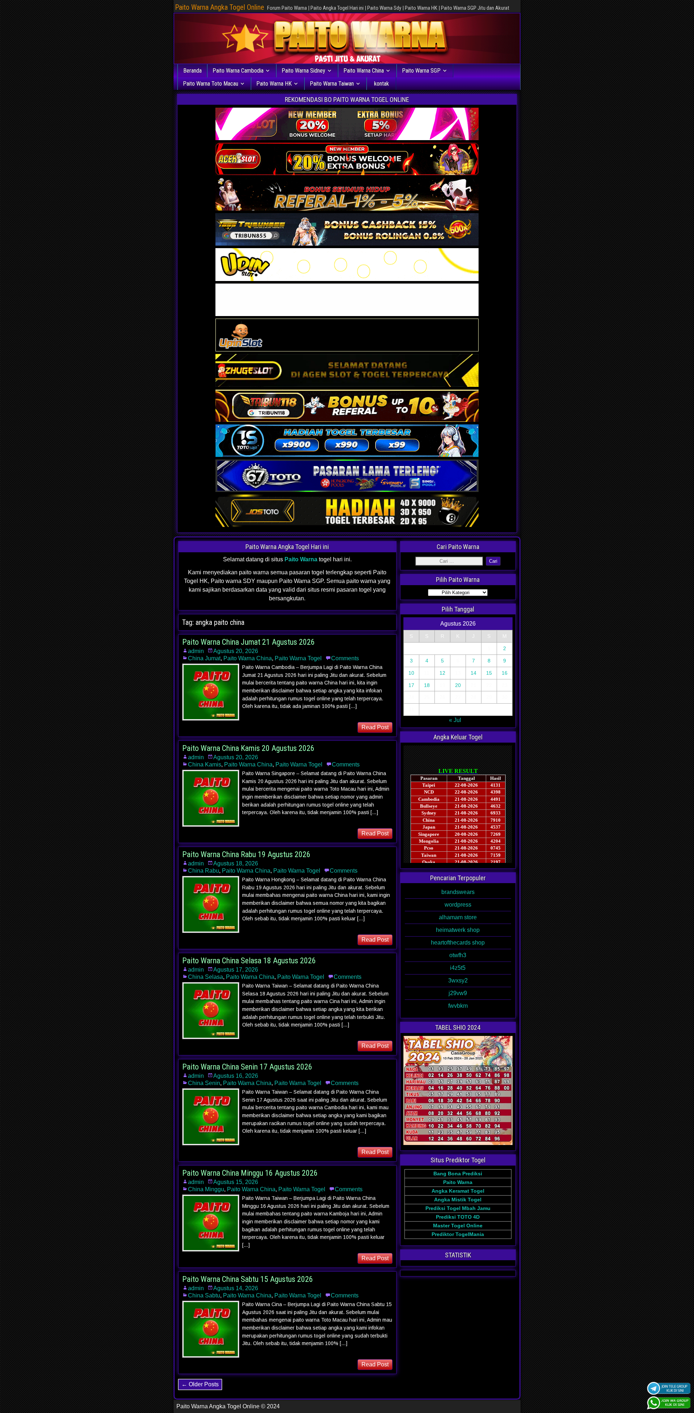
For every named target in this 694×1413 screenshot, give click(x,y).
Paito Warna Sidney (303, 70)
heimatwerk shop (458, 930)
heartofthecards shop (458, 942)
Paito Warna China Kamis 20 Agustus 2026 (248, 748)
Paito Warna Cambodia (238, 70)
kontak (381, 83)
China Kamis (204, 764)
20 (458, 685)
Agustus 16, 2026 (235, 1076)
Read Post (375, 727)
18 (427, 685)
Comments (345, 658)
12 (442, 673)
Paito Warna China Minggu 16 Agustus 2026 (250, 1173)
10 (411, 673)
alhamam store (458, 917)
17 (411, 685)
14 (473, 673)
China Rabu (203, 871)
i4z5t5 (458, 968)
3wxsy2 (458, 980)
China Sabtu (204, 1295)
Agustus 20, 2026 (235, 651)
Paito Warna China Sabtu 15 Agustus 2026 (247, 1279)
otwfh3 (457, 955)
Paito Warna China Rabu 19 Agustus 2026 (246, 854)
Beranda (192, 70)
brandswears (458, 892)
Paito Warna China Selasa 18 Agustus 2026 (249, 960)
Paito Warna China (363, 70)
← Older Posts (200, 1384)
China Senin (204, 1083)
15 (489, 673)
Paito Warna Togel (298, 658)
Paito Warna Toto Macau (210, 83)
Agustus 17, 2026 (235, 970)
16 (504, 673)
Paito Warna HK (274, 83)
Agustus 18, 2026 (235, 863)
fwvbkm (458, 1006)
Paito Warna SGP (421, 70)
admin (196, 651)
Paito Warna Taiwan (332, 83)
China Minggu (206, 1189)
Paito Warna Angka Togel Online (219, 7)
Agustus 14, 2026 (235, 1288)
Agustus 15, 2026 (235, 1182)
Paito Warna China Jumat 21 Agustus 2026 (248, 642)
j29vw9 (458, 993)
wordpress (458, 905)
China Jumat (204, 658)
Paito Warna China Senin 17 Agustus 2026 (247, 1066)
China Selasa (205, 977)
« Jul (455, 720)
